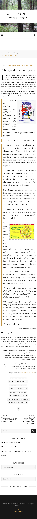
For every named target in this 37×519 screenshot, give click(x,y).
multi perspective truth (18, 385)
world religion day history (18, 402)
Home (3, 53)
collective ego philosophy (18, 381)
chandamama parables (18, 378)
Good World (13, 67)
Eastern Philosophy (14, 53)
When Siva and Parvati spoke (10, 442)
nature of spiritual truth (18, 388)
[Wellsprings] (18, 16)
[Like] (18, 409)
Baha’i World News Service (28, 373)
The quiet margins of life (9, 447)
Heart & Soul (24, 67)
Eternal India (27, 65)
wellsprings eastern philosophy (18, 399)
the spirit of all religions (18, 395)
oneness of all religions (18, 392)
